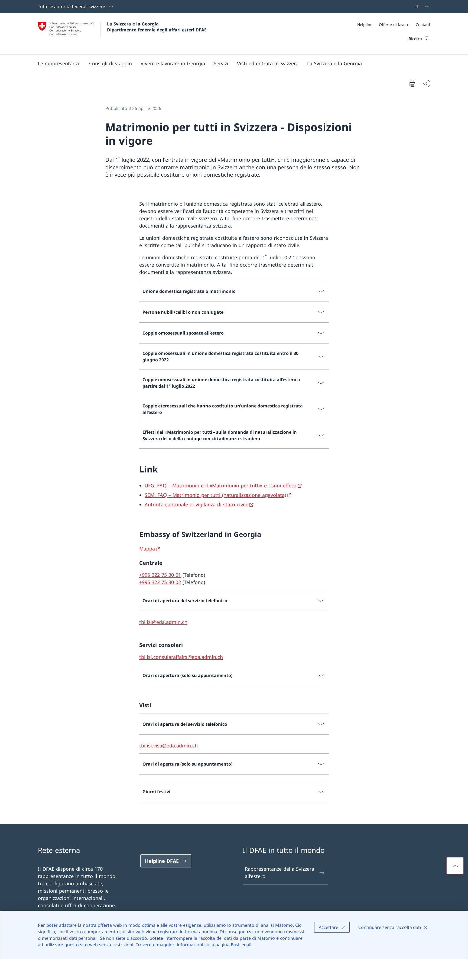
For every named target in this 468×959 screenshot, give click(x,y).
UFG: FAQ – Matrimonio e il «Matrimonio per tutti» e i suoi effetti (221, 485)
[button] (59, 63)
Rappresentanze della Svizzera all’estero (279, 872)
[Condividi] (426, 83)
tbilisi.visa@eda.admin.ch (168, 745)
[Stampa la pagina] (412, 83)
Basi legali (241, 945)
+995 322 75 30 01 (160, 575)
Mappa (147, 548)
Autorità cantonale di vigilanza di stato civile (196, 504)
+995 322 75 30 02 (160, 582)
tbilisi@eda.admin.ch (163, 622)
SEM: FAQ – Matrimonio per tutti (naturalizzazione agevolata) (215, 495)
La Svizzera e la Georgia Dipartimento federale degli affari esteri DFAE (157, 27)
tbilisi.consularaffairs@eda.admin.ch (181, 657)
